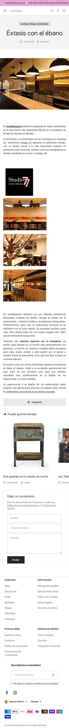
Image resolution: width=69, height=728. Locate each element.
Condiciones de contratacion (13, 653)
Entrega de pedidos (48, 585)
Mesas (8, 607)
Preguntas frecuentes (49, 645)
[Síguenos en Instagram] (15, 693)
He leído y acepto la (35, 683)
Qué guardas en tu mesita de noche (25, 476)
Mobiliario (10, 602)
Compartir (37, 402)
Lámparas (10, 618)
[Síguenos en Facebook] (7, 693)
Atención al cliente (47, 607)
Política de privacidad (16, 645)
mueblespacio (14, 126)
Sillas (7, 585)
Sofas (8, 596)
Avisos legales (45, 602)
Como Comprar (46, 635)
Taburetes (10, 613)
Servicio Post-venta (48, 591)
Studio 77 (26, 142)
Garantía (42, 640)
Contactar (10, 640)
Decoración (11, 591)
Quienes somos (13, 635)
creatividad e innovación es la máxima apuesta (30, 391)
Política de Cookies (48, 596)
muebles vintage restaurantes (34, 24)
